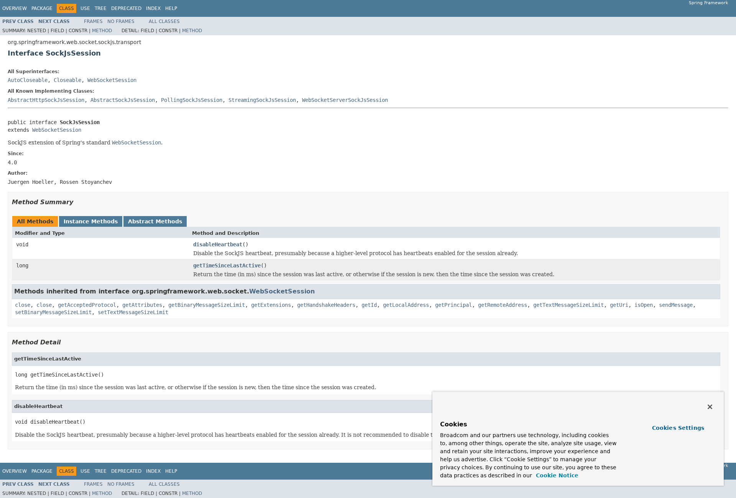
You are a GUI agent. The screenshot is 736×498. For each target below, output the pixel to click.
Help (171, 8)
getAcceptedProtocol (87, 305)
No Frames (121, 21)
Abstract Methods (155, 221)
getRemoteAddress (502, 305)
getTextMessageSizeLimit (568, 305)
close (22, 305)
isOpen (643, 305)
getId (369, 305)
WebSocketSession (111, 80)
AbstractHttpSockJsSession (46, 100)
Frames (93, 21)
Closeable (67, 80)
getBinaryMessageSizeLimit (206, 305)
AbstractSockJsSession (122, 100)
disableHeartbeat (217, 244)
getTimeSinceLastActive (227, 265)
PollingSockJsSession (191, 100)
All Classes (164, 21)
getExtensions (271, 305)
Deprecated (126, 8)
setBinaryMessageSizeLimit (53, 312)
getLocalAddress (406, 305)
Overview (14, 8)
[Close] (710, 406)
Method (102, 30)
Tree (101, 8)
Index (153, 8)
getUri (619, 305)
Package (42, 8)
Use (85, 8)
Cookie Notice (556, 475)
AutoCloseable (28, 80)
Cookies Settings (678, 428)
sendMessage (676, 305)
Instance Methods (91, 221)
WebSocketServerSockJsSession (345, 100)
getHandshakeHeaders (326, 305)
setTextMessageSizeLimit (133, 312)
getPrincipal (453, 305)
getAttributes (142, 305)
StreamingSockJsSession (262, 100)
